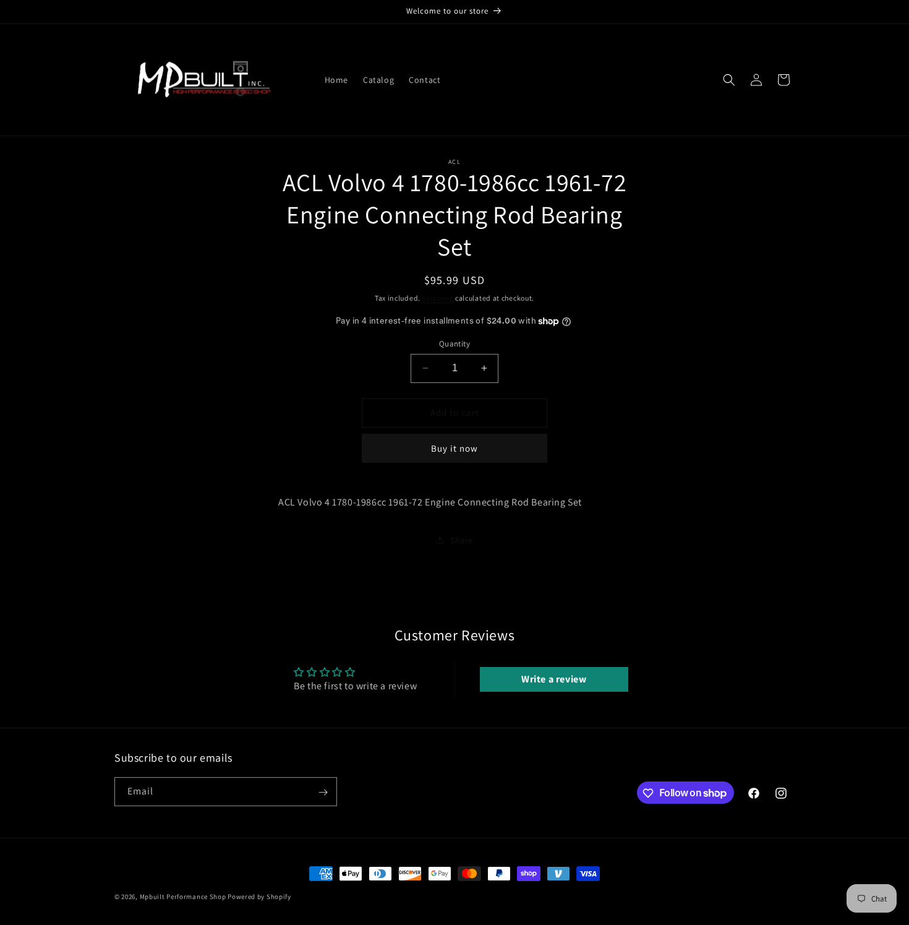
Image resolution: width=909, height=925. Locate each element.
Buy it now (454, 448)
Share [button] (461, 540)
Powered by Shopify (259, 896)
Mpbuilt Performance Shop (183, 896)
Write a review (553, 679)
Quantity (454, 343)
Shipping (438, 298)
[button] (729, 79)
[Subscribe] (322, 792)
